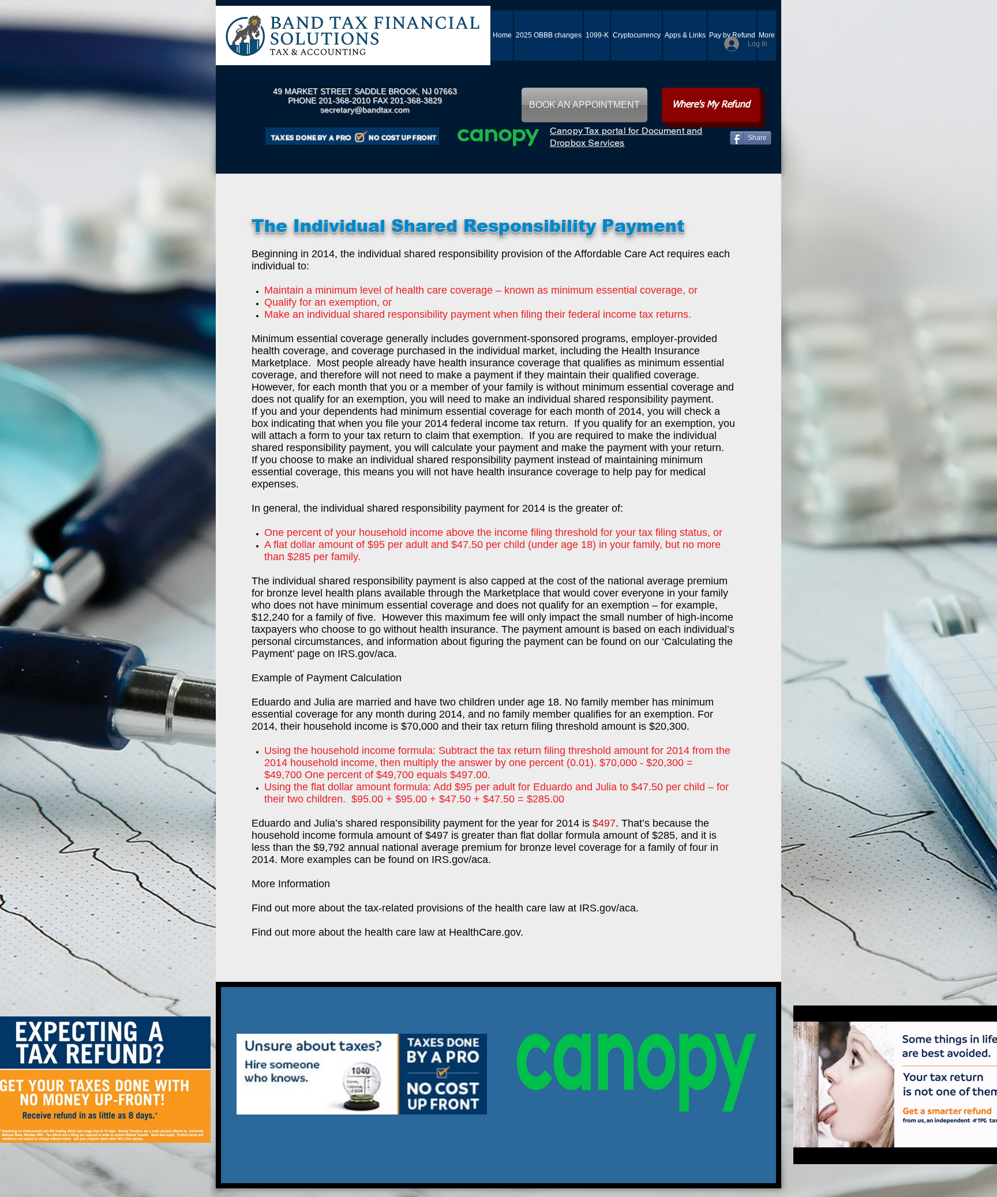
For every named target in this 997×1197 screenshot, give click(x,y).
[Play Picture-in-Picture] (981, 1148)
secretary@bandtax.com (365, 109)
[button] (685, 35)
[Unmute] (827, 1148)
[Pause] (808, 1148)
